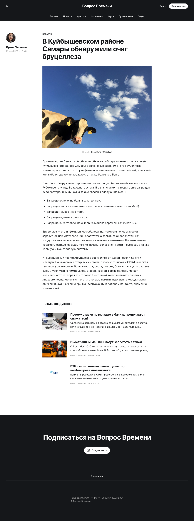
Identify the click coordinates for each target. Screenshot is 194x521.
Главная (54, 16)
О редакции (97, 476)
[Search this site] (7, 6)
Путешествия (126, 16)
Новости (67, 16)
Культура (81, 16)
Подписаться (178, 6)
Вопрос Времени (97, 6)
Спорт (141, 16)
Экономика (97, 16)
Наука (110, 16)
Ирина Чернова (16, 47)
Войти (163, 6)
